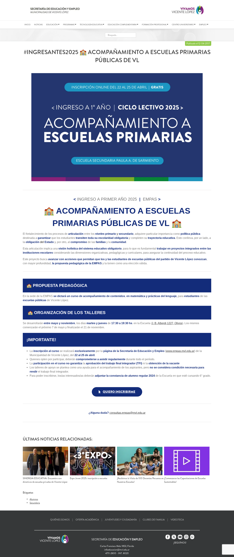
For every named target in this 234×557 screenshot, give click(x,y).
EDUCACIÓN (52, 24)
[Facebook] (167, 537)
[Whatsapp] (192, 537)
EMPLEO (203, 24)
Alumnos (34, 499)
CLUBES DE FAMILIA (154, 519)
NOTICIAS (38, 24)
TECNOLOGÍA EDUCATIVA (91, 24)
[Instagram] (186, 537)
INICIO (27, 24)
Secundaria (35, 502)
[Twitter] (174, 537)
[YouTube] (180, 537)
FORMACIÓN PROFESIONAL (154, 24)
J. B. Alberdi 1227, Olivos (167, 323)
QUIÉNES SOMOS (60, 519)
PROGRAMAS (69, 24)
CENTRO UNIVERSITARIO (183, 24)
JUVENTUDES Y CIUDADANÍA (121, 519)
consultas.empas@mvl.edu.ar (127, 412)
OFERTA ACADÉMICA (87, 519)
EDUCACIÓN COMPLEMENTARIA (122, 24)
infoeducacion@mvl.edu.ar (117, 549)
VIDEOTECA (177, 519)
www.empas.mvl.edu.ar (180, 351)
